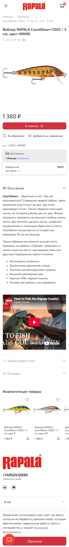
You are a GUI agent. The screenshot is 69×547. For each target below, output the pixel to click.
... (36, 16)
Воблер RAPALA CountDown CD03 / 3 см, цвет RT (46, 430)
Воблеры (24, 16)
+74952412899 (15, 475)
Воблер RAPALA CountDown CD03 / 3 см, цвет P (15, 430)
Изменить (23, 158)
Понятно (34, 541)
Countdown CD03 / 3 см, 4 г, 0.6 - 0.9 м (28, 20)
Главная (8, 16)
